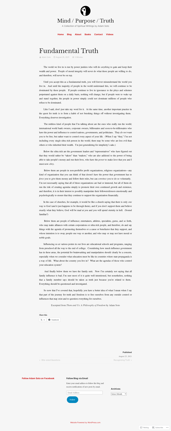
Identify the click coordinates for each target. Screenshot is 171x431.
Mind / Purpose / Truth (85, 21)
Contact (98, 34)
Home (61, 34)
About (78, 34)
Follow (72, 399)
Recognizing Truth (122, 360)
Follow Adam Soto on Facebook (38, 378)
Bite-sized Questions (49, 360)
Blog (69, 34)
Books (88, 34)
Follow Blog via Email (77, 378)
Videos (109, 34)
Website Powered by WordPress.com (85, 422)
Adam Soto (46, 57)
